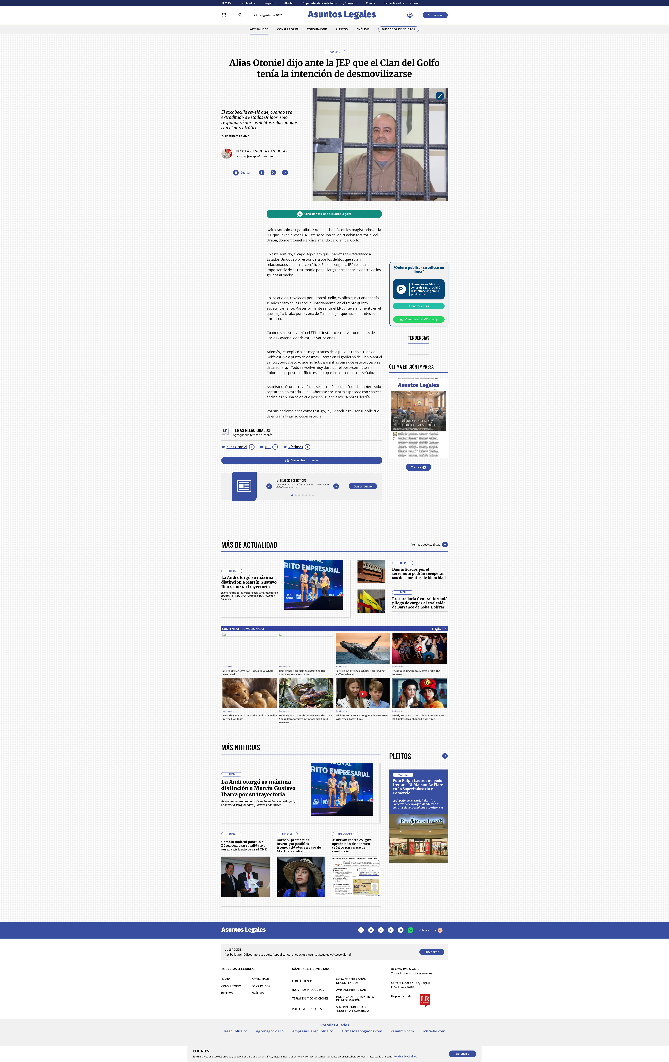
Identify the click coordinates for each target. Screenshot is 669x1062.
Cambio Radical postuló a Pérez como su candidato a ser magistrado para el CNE (244, 845)
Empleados (247, 3)
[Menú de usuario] (410, 15)
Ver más (416, 467)
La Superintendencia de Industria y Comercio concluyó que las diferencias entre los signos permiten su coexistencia (418, 804)
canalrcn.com (402, 1031)
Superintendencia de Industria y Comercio (330, 3)
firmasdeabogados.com (362, 1031)
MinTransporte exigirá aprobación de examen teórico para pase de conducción (352, 845)
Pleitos (400, 756)
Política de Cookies (405, 1056)
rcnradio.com (434, 1031)
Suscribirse (435, 15)
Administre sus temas (304, 460)
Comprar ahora (419, 306)
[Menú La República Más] (224, 15)
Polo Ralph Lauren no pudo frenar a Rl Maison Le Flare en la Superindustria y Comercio (418, 786)
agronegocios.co (270, 1031)
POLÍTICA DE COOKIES (307, 1009)
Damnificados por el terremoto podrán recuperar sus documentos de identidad (419, 573)
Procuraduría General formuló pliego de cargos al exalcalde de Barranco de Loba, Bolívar (420, 603)
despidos (270, 3)
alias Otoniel (236, 447)
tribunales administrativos (401, 3)
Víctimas (295, 447)
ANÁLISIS (363, 29)
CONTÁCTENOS (302, 981)
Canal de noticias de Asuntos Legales (328, 214)
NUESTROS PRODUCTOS (308, 989)
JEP (268, 447)
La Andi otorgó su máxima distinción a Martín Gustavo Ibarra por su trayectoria (249, 582)
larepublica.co (235, 1031)
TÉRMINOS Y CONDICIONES (310, 998)
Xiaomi (370, 3)
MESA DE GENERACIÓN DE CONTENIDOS (351, 981)
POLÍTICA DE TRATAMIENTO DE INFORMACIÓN (355, 998)
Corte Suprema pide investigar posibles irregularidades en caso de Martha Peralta (299, 845)
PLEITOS (342, 29)
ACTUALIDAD (259, 29)
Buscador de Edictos (398, 29)
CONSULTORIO (287, 29)
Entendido (462, 1054)
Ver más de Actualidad (425, 544)
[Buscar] (240, 15)
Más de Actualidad (249, 544)
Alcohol (289, 3)
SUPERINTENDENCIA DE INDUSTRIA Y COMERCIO (352, 1008)
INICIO (225, 979)
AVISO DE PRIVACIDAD (351, 989)
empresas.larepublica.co (312, 1031)
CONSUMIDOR (317, 29)
